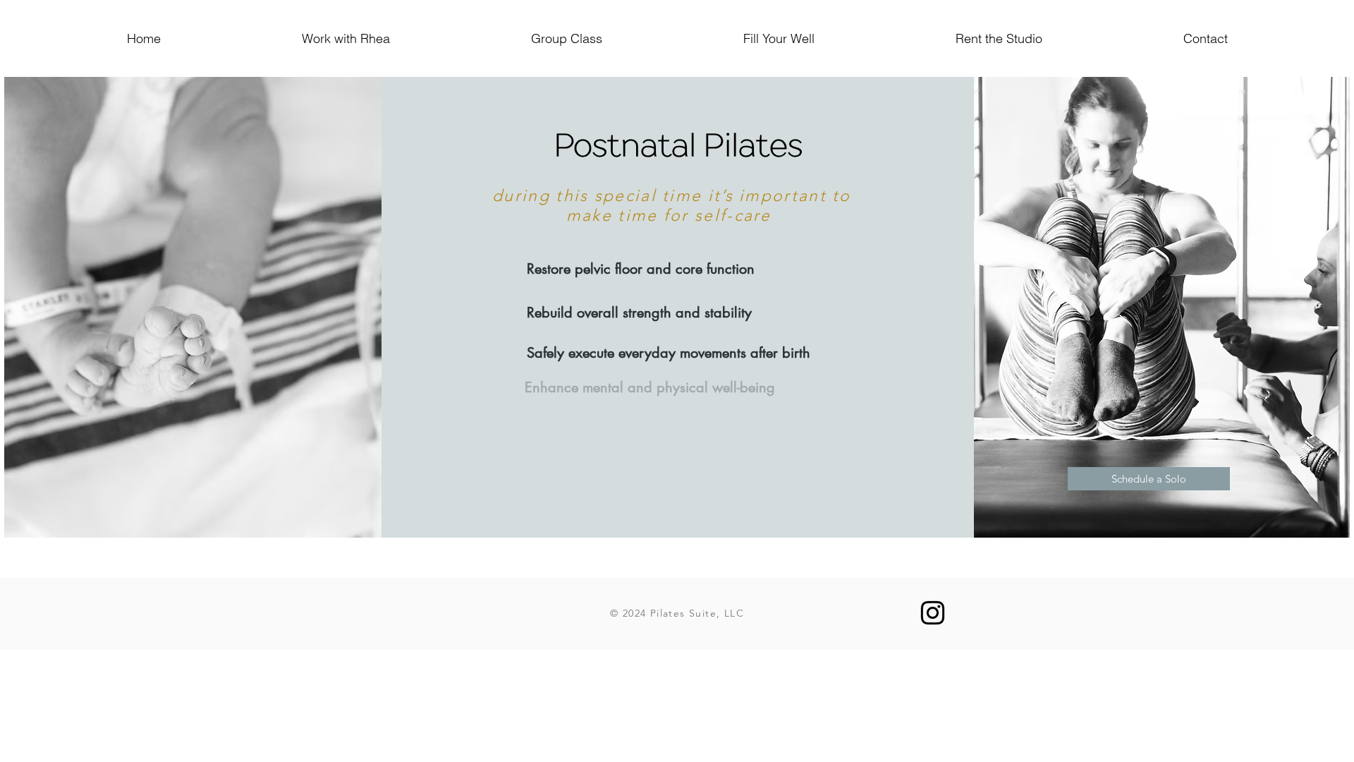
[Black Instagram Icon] (933, 613)
